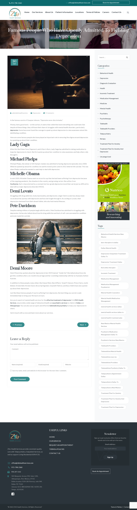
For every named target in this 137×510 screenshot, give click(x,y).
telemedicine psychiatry (58, 306)
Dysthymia (14, 184)
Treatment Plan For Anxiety (110, 144)
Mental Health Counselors (110, 293)
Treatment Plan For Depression (112, 407)
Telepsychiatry (105, 134)
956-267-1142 (16, 472)
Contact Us (116, 12)
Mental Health (105, 108)
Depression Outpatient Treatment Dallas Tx (113, 255)
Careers (105, 12)
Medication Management (109, 98)
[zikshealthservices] (15, 14)
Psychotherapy (105, 119)
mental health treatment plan (111, 318)
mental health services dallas (111, 307)
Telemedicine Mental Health (111, 351)
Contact (127, 507)
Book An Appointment (111, 3)
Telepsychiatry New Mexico (111, 388)
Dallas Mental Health (108, 248)
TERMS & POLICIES (56, 449)
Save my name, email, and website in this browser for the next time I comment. (39, 371)
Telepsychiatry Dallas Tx (109, 382)
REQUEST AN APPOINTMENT (61, 445)
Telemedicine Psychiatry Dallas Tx (113, 368)
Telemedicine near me (109, 357)
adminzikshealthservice (20, 113)
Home (26, 12)
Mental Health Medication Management (110, 299)
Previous (18, 325)
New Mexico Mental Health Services (111, 325)
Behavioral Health (106, 73)
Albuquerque (15, 306)
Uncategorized (105, 157)
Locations (79, 12)
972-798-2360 (16, 3)
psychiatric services (60, 303)
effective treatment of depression (59, 300)
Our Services (37, 12)
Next (82, 325)
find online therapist (108, 268)
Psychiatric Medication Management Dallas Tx (109, 333)
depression (14, 130)
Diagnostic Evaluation (108, 83)
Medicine (103, 103)
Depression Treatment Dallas (111, 262)
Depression (36, 113)
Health (102, 88)
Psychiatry (104, 113)
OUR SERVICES (55, 441)
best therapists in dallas (109, 242)
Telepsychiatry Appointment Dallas (111, 375)
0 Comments (49, 113)
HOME (52, 437)
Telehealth (103, 124)
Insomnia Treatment (107, 93)
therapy (103, 139)
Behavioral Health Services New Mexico (112, 235)
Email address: (110, 444)
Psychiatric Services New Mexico (112, 340)
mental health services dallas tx (112, 312)
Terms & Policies (93, 12)
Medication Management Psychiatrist (110, 285)
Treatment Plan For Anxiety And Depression (111, 150)
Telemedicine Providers (109, 362)
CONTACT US (54, 453)
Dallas (78, 303)
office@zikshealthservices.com (79, 3)
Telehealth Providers (107, 129)
